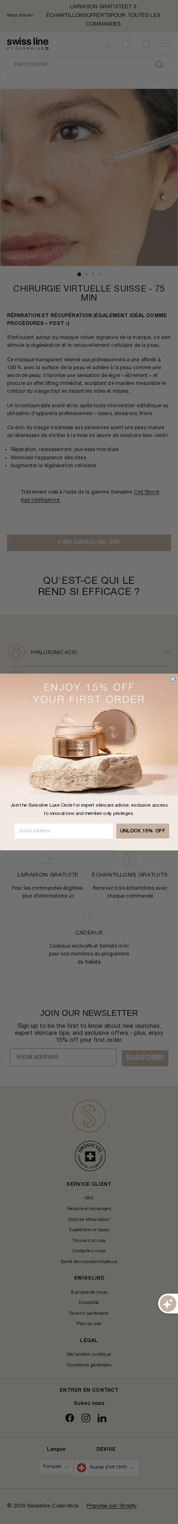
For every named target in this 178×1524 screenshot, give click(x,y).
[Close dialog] (173, 679)
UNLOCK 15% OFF (143, 831)
